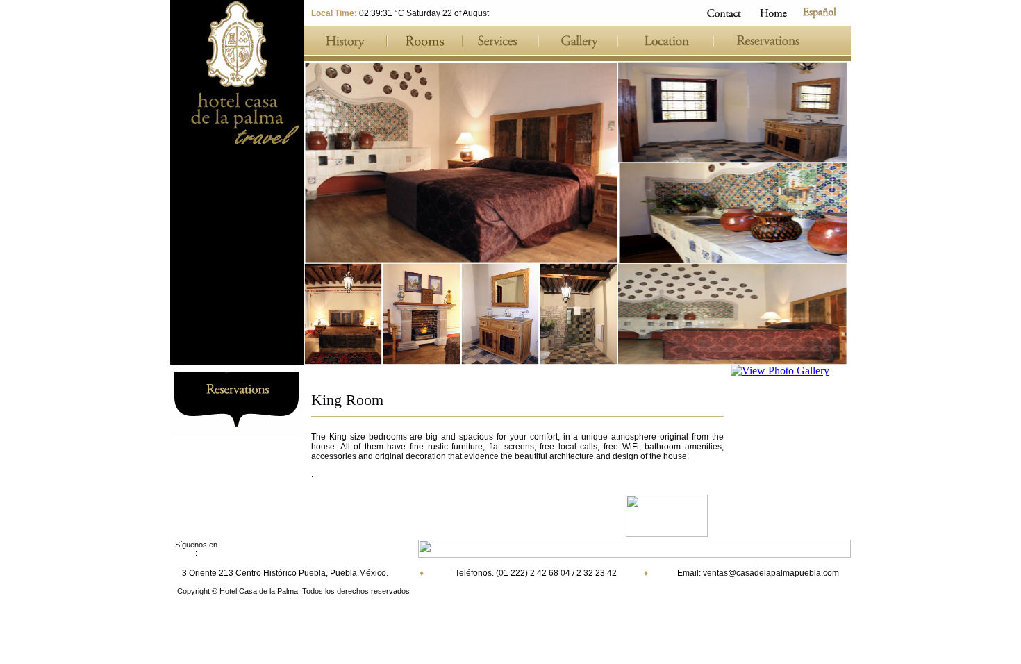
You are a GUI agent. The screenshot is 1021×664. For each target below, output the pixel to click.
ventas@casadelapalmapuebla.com (771, 573)
